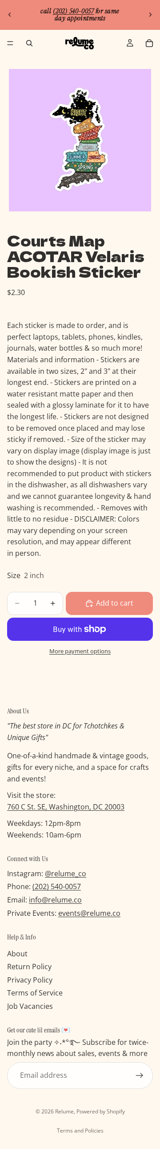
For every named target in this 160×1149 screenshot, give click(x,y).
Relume (64, 1111)
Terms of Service (35, 993)
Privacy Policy (29, 980)
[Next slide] (150, 14)
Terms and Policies (80, 1130)
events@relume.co (89, 913)
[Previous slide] (10, 14)
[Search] (29, 43)
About (17, 954)
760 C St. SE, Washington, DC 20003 (65, 807)
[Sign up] (139, 1075)
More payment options (80, 651)
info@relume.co (55, 900)
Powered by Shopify (100, 1111)
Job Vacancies (30, 1006)
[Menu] (10, 43)
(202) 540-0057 (56, 887)
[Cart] (149, 43)
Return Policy (29, 967)
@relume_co (65, 873)
